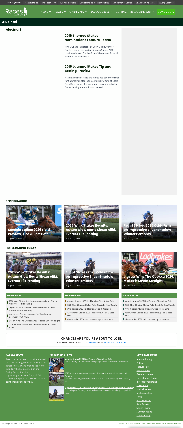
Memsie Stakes (31, 2)
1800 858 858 (93, 342)
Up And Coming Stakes (145, 2)
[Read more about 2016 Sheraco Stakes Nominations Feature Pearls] (33, 47)
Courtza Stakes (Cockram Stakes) (94, 2)
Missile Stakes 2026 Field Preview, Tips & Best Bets (90, 319)
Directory (160, 423)
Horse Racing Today (147, 378)
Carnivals (76, 12)
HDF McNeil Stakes (67, 2)
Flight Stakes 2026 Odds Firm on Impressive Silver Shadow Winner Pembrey (32, 309)
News (44, 12)
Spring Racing (143, 407)
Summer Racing (144, 411)
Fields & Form (143, 370)
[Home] (16, 11)
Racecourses (100, 12)
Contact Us (122, 423)
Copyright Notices (173, 423)
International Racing (147, 381)
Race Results (143, 404)
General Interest (145, 374)
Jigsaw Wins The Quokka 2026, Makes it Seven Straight (34, 320)
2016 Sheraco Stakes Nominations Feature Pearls (88, 37)
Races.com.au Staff (136, 423)
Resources (150, 423)
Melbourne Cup (141, 12)
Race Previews (144, 400)
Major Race (142, 385)
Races (59, 12)
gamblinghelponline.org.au (115, 342)
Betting (121, 12)
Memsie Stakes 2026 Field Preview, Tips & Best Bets (90, 301)
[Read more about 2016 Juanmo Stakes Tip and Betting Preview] (33, 77)
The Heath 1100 (49, 2)
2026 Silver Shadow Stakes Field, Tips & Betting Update (92, 305)
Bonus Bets (166, 12)
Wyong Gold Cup (166, 2)
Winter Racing (144, 415)
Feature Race (143, 366)
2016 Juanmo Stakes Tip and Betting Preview (88, 68)
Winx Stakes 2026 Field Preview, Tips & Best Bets (89, 309)
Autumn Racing (144, 359)
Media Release (144, 389)
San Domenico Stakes (122, 2)
